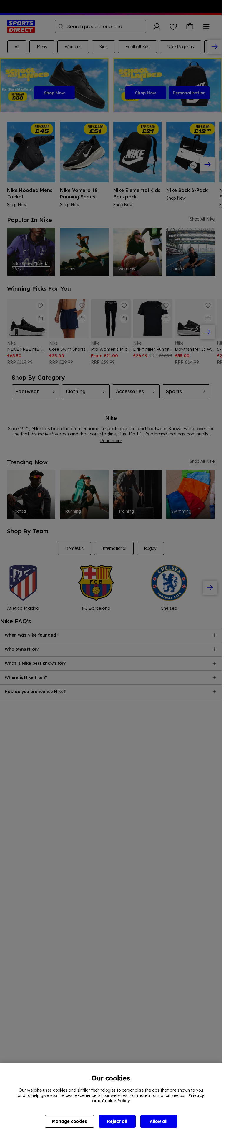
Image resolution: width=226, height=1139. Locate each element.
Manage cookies (69, 1121)
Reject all (117, 1121)
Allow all (158, 1121)
